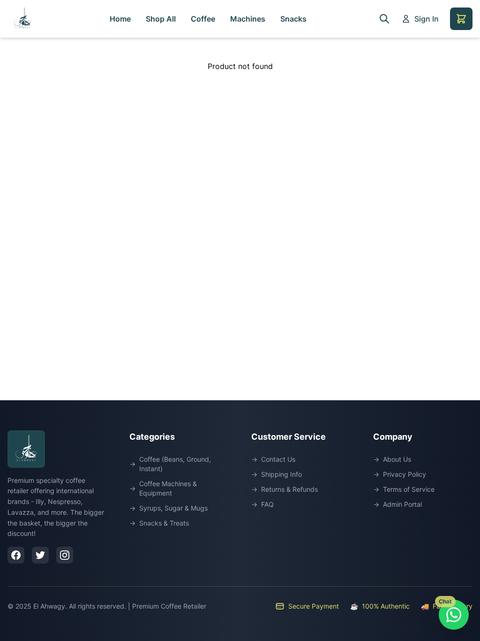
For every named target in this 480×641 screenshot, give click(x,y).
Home (120, 18)
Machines (247, 18)
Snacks (293, 18)
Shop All (161, 18)
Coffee (203, 18)
